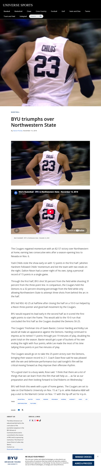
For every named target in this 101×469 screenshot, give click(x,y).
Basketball (18, 11)
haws (80, 399)
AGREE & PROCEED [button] (83, 463)
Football (54, 11)
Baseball (7, 11)
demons (45, 399)
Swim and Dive (74, 11)
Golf (63, 11)
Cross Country (41, 11)
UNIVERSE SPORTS (18, 5)
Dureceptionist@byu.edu (15, 449)
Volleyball (23, 16)
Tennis (87, 11)
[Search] (40, 16)
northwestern (22, 403)
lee (86, 399)
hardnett (72, 399)
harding (63, 399)
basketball (21, 399)
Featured (33, 403)
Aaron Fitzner (18, 130)
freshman (54, 399)
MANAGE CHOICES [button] (83, 456)
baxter (30, 399)
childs (38, 399)
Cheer (29, 11)
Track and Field (9, 16)
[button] (98, 456)
